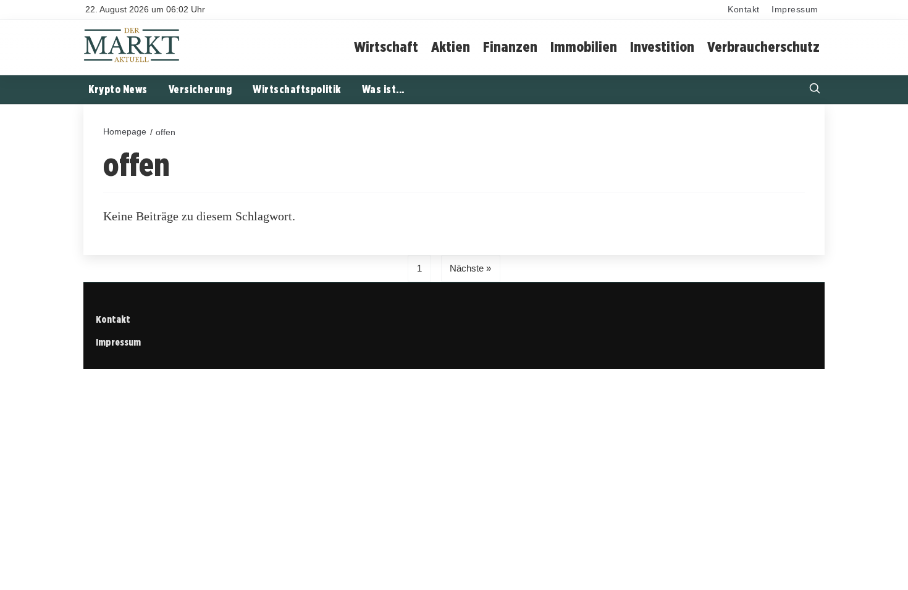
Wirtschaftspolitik (297, 89)
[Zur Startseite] (131, 60)
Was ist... (383, 89)
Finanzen (510, 47)
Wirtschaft (386, 47)
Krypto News (118, 89)
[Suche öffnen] (815, 89)
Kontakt (744, 9)
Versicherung (200, 89)
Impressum (794, 9)
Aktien (450, 47)
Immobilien (583, 47)
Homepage (124, 131)
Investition (662, 47)
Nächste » (470, 268)
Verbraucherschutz (763, 47)
